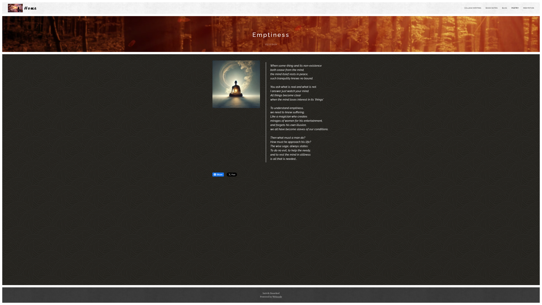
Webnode (277, 297)
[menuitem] (474, 8)
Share (219, 174)
